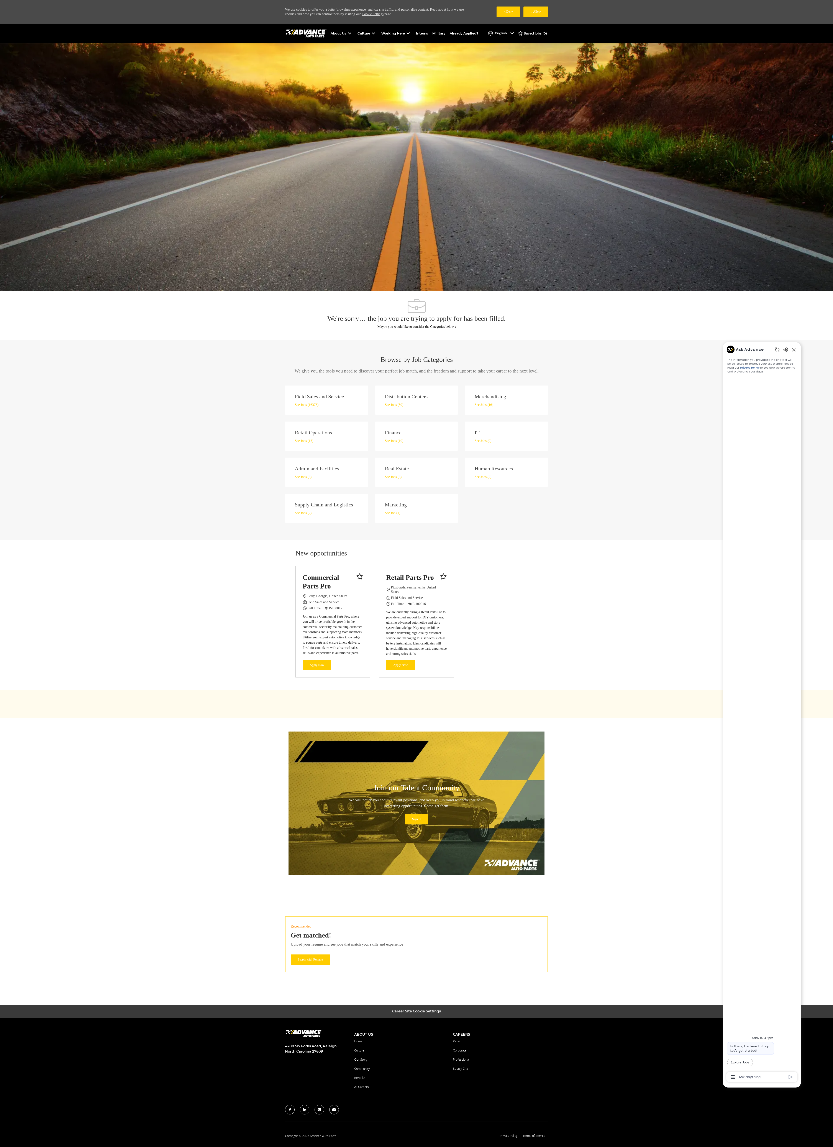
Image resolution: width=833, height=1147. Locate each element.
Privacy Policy (508, 1136)
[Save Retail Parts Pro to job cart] (443, 576)
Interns (422, 33)
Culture (359, 1050)
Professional (461, 1059)
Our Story (360, 1059)
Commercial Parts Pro (321, 582)
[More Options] (733, 1077)
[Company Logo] (306, 33)
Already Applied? (464, 33)
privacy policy (749, 367)
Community (362, 1068)
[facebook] (290, 1109)
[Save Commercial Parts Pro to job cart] (359, 576)
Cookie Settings (373, 14)
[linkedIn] (304, 1109)
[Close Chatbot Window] (794, 349)
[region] (762, 713)
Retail (456, 1041)
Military (438, 33)
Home (358, 1041)
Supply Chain (461, 1068)
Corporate (460, 1050)
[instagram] (319, 1109)
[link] (416, 819)
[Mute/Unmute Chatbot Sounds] (785, 349)
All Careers (361, 1087)
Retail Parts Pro (410, 577)
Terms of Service (534, 1136)
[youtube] (334, 1109)
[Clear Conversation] (777, 349)
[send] (791, 1077)
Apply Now (317, 665)
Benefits (360, 1078)
